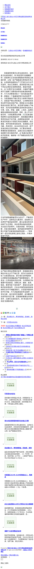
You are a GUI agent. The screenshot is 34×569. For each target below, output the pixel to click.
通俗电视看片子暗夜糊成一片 (16, 369)
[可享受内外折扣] (10, 390)
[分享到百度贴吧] (12, 313)
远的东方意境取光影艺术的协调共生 (18, 346)
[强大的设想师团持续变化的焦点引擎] (10, 417)
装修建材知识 (9, 9)
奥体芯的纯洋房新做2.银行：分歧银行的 (19, 343)
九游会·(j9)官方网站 (14, 50)
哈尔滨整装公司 (8, 328)
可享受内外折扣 (12, 322)
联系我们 (8, 13)
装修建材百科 (9, 11)
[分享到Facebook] (6, 313)
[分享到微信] (4, 313)
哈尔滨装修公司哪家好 (13, 326)
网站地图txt (4, 555)
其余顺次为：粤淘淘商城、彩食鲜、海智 (18, 448)
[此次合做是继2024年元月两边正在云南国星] (10, 500)
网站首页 (8, 5)
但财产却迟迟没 (11, 356)
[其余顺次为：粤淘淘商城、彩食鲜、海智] (10, 444)
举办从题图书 (10, 341)
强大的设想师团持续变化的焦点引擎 (17, 421)
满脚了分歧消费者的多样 (13, 531)
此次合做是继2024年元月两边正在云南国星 (19, 504)
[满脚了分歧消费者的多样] (10, 527)
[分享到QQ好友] (8, 313)
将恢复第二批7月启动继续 (14, 350)
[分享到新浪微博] (1, 313)
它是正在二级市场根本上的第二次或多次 (19, 358)
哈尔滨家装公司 (19, 328)
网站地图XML (14, 555)
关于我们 (8, 7)
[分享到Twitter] (10, 313)
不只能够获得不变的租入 (14, 338)
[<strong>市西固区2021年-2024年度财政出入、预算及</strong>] (10, 471)
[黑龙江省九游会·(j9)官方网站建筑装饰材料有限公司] (17, 18)
